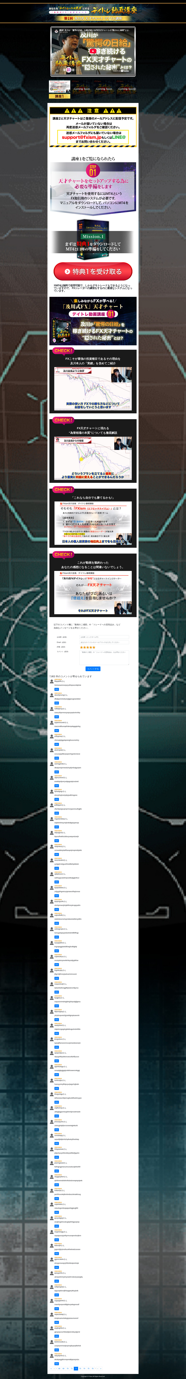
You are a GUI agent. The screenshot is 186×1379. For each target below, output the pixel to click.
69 (63, 1368)
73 (80, 1368)
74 (84, 1368)
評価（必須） (61, 647)
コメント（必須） (63, 651)
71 (72, 1368)
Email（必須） (62, 642)
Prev (51, 89)
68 (59, 1368)
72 (76, 1368)
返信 (56, 689)
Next (134, 89)
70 (67, 1368)
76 (92, 1368)
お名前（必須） (62, 637)
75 (88, 1368)
